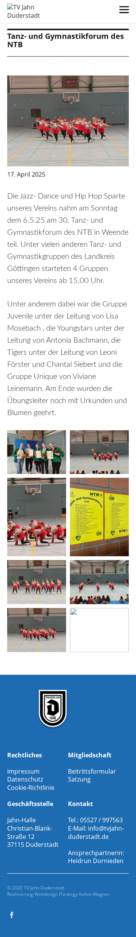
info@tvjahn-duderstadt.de (96, 832)
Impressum (23, 771)
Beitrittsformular (92, 771)
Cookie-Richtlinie (30, 787)
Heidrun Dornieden (96, 861)
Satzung (79, 779)
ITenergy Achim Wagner (84, 894)
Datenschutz (25, 779)
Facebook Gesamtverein (12, 914)
